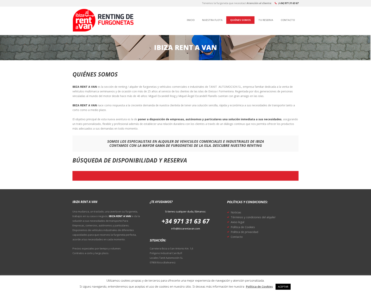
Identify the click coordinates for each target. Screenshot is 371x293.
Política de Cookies (243, 227)
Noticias (236, 212)
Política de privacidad (244, 232)
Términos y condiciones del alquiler (253, 217)
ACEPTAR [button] (283, 286)
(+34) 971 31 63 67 (288, 3)
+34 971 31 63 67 (185, 221)
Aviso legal (237, 222)
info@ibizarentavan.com (185, 228)
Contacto (237, 237)
